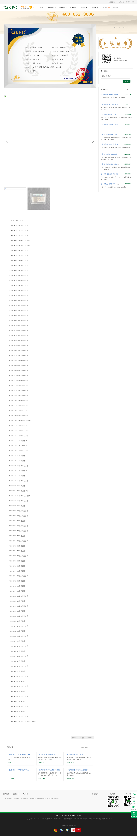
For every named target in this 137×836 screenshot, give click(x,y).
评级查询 (84, 7)
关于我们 (25, 794)
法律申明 (79, 815)
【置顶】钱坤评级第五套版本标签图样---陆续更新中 (117, 134)
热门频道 (16, 794)
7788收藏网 (32, 798)
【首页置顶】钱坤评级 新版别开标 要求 (113, 104)
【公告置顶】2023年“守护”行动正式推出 (113, 124)
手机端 (105, 7)
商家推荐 (62, 7)
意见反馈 (112, 2)
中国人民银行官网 (42, 798)
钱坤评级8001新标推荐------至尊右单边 (112, 184)
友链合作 (95, 794)
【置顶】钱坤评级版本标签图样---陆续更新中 (114, 164)
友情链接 (6, 794)
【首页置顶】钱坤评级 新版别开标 (48, 754)
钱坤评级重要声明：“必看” (75, 754)
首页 (41, 7)
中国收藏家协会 (54, 798)
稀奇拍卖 (17, 798)
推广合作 (72, 815)
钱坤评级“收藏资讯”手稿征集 (109, 174)
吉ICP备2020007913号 (69, 825)
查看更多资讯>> (85, 747)
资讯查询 (115, 7)
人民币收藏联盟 (8, 798)
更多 (128, 89)
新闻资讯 (73, 7)
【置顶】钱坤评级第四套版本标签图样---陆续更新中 (117, 154)
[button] (93, 140)
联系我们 (64, 815)
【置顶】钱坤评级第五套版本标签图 (49, 770)
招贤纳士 (57, 815)
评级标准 (95, 7)
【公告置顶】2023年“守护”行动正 (18, 770)
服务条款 (51, 7)
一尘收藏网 (24, 798)
